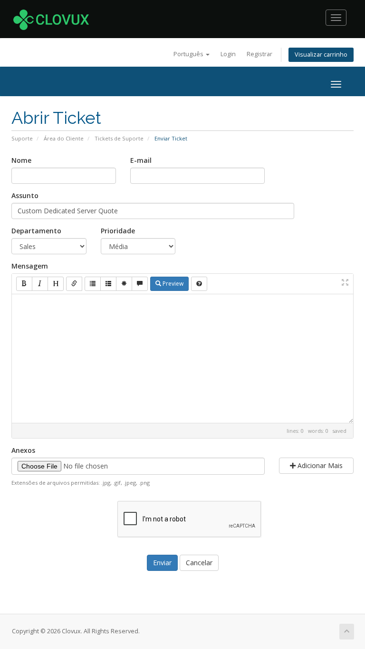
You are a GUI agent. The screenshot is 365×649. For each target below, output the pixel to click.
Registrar (259, 54)
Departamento (36, 230)
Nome (21, 160)
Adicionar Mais (319, 465)
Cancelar (199, 562)
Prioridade (118, 230)
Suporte (22, 138)
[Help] (199, 284)
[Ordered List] (108, 284)
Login (228, 54)
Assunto (24, 195)
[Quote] (140, 284)
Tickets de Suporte (119, 138)
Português (189, 54)
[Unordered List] (93, 284)
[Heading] (56, 284)
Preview (172, 284)
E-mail (141, 160)
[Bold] (24, 284)
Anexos (23, 450)
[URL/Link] (74, 284)
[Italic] (40, 284)
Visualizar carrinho (321, 54)
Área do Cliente (64, 138)
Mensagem (29, 265)
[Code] (124, 284)
